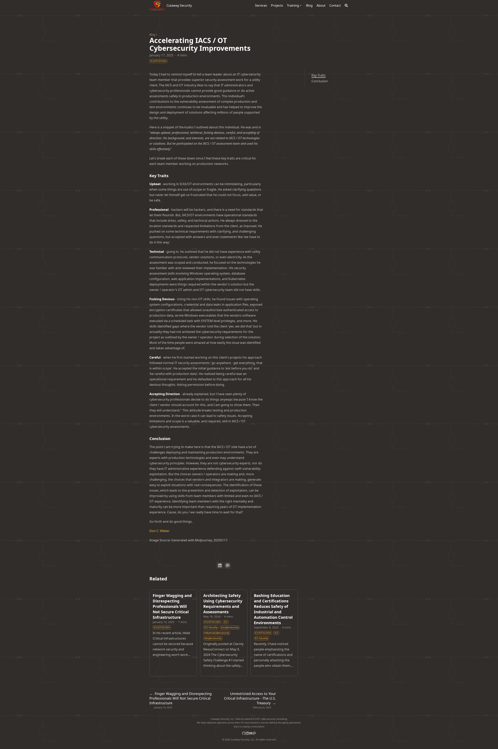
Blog (152, 34)
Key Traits (318, 75)
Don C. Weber (159, 531)
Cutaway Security (179, 5)
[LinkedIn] (247, 733)
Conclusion (319, 81)
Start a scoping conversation (249, 726)
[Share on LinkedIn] (220, 565)
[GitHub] (243, 733)
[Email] (254, 733)
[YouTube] (251, 733)
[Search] (346, 5)
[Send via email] (227, 565)
